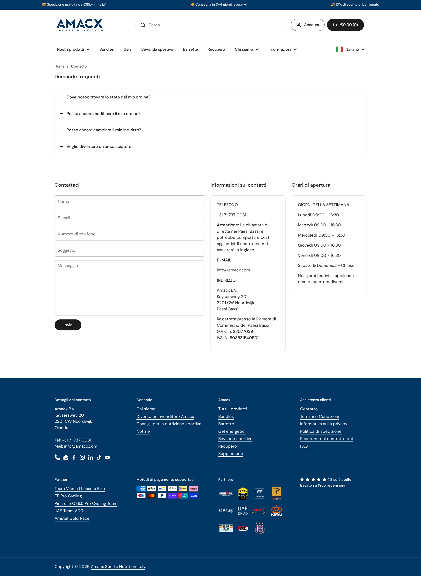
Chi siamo (145, 409)
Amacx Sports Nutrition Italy (118, 566)
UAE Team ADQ (69, 510)
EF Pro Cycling (68, 496)
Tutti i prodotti (232, 409)
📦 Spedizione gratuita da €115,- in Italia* (74, 4)
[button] (345, 25)
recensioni (336, 485)
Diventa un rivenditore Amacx (165, 416)
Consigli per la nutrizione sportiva (168, 423)
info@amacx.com (233, 270)
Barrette (226, 423)
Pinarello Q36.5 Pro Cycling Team (86, 503)
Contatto (309, 409)
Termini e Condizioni (319, 416)
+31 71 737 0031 (231, 215)
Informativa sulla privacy (323, 423)
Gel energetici (232, 431)
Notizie (143, 431)
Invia (68, 324)
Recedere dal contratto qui (326, 438)
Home (59, 66)
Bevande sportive (235, 438)
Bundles (226, 416)
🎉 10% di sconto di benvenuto (355, 4)
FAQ (304, 446)
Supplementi (230, 453)
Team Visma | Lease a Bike (80, 488)
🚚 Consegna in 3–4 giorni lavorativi (218, 4)
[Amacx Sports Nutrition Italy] (80, 25)
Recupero (227, 446)
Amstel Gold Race (72, 518)
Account (311, 24)
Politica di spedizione (321, 431)
